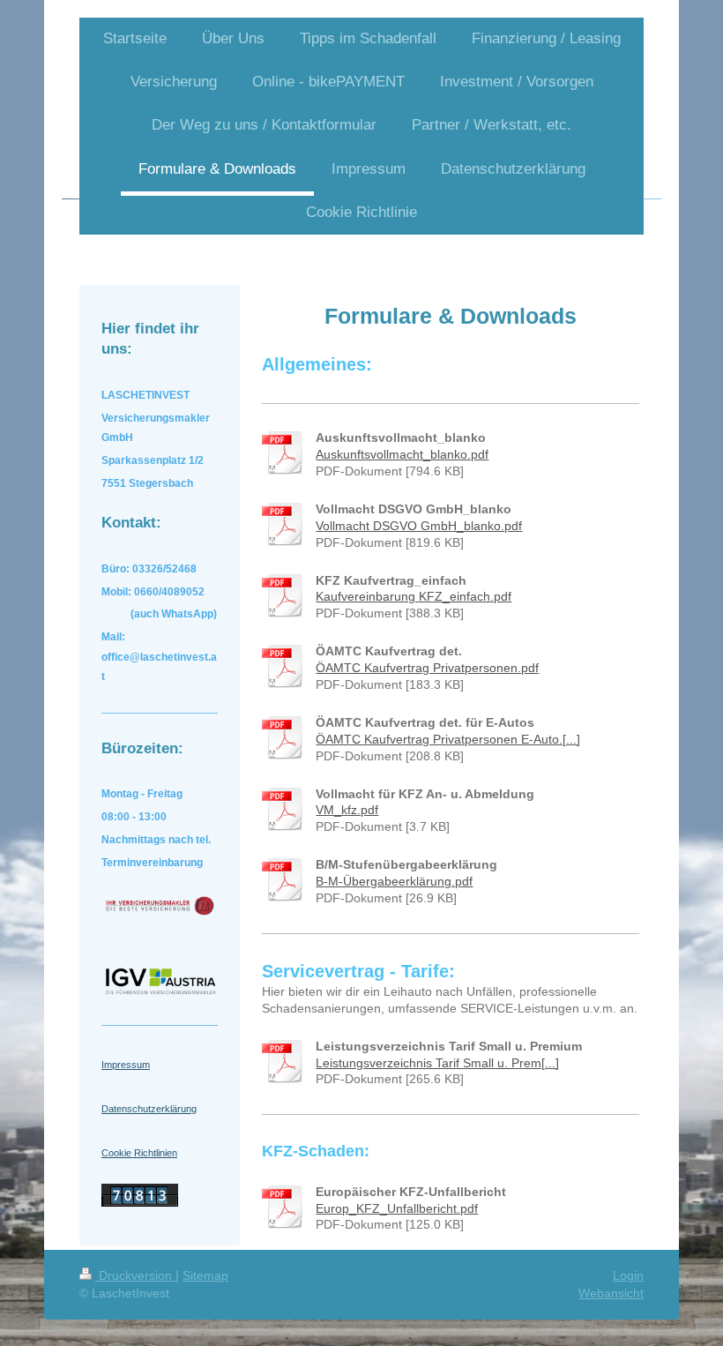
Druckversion (135, 1275)
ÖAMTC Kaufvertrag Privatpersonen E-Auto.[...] (448, 739)
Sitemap (205, 1275)
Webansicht (611, 1293)
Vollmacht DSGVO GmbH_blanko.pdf (419, 526)
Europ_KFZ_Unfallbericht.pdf (397, 1208)
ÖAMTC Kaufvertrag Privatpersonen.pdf (427, 668)
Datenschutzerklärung (149, 1108)
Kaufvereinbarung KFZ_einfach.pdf (413, 596)
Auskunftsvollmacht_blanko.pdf (402, 454)
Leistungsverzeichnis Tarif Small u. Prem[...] (437, 1063)
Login (628, 1275)
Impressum (125, 1064)
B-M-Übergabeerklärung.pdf (394, 881)
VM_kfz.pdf (347, 810)
